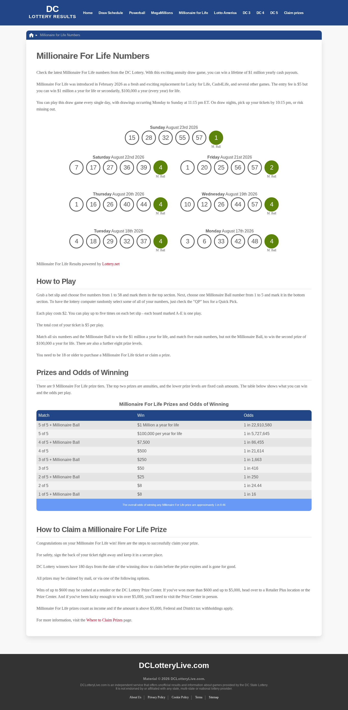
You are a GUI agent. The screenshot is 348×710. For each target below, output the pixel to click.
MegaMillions (162, 13)
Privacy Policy (156, 697)
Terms (199, 697)
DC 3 (246, 13)
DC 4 (260, 13)
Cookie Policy (180, 697)
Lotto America (225, 13)
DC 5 (274, 13)
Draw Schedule (111, 13)
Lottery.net (110, 264)
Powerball (137, 13)
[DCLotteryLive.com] (31, 35)
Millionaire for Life (193, 13)
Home (87, 13)
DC (52, 11)
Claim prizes (294, 13)
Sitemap (214, 697)
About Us (135, 697)
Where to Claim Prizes (104, 620)
